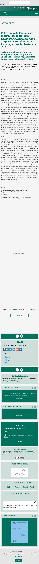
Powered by (18, 474)
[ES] (1, 5)
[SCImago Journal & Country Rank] (20, 487)
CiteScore (23, 470)
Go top (19, 315)
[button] (32, 388)
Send (8, 363)
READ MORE (19, 398)
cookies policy (18, 556)
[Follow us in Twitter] (21, 370)
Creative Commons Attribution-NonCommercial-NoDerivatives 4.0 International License (19, 453)
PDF (8, 357)
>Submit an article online (9, 380)
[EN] (3, 5)
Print (9, 360)
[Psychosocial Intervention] (19, 532)
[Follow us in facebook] (17, 370)
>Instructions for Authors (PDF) (11, 382)
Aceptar (18, 560)
